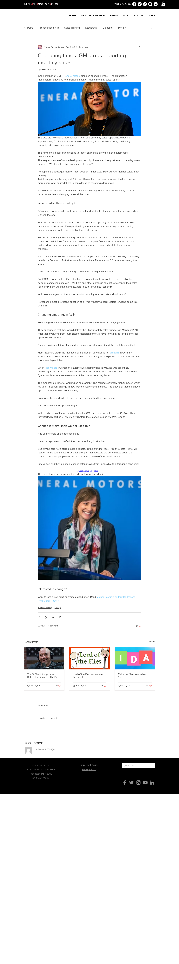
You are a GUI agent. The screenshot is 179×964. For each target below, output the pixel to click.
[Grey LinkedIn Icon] (152, 783)
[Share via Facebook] (39, 617)
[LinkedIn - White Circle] (156, 4)
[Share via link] (59, 617)
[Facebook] (125, 783)
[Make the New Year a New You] (135, 658)
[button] (163, 4)
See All (152, 641)
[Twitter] (131, 783)
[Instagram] (138, 783)
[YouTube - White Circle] (150, 4)
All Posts (28, 27)
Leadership (91, 27)
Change (58, 607)
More (121, 27)
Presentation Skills (49, 27)
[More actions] (139, 47)
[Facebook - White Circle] (134, 4)
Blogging (108, 27)
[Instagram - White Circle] (145, 4)
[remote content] (89, 471)
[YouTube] (145, 783)
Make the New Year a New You (132, 675)
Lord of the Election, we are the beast (88, 675)
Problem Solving (45, 607)
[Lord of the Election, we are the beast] (89, 658)
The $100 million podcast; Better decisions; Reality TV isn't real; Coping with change (43, 675)
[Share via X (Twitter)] (46, 617)
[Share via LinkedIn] (52, 617)
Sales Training (72, 27)
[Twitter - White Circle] (140, 4)
